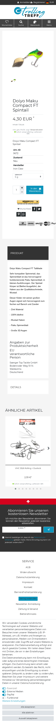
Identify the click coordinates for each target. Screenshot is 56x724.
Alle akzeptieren (28, 707)
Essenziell (12, 688)
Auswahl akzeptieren (28, 718)
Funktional (12, 697)
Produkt (16, 253)
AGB (28, 567)
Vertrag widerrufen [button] (28, 598)
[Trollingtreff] (28, 12)
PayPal (10, 694)
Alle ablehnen (28, 713)
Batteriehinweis (28, 614)
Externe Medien (15, 691)
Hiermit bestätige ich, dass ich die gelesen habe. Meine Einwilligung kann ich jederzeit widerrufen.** (28, 540)
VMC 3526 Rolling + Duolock (28, 468)
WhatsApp (23, 214)
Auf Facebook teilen (34, 209)
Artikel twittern (39, 209)
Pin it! (18, 214)
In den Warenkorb (35, 190)
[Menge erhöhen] (22, 188)
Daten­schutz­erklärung (28, 577)
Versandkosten (36, 130)
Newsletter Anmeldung (28, 604)
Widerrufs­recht (28, 572)
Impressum (28, 582)
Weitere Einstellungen (13, 701)
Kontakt (28, 587)
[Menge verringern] (22, 192)
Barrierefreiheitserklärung (28, 592)
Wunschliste (25, 209)
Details (15, 387)
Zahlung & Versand (28, 609)
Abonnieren (48, 530)
